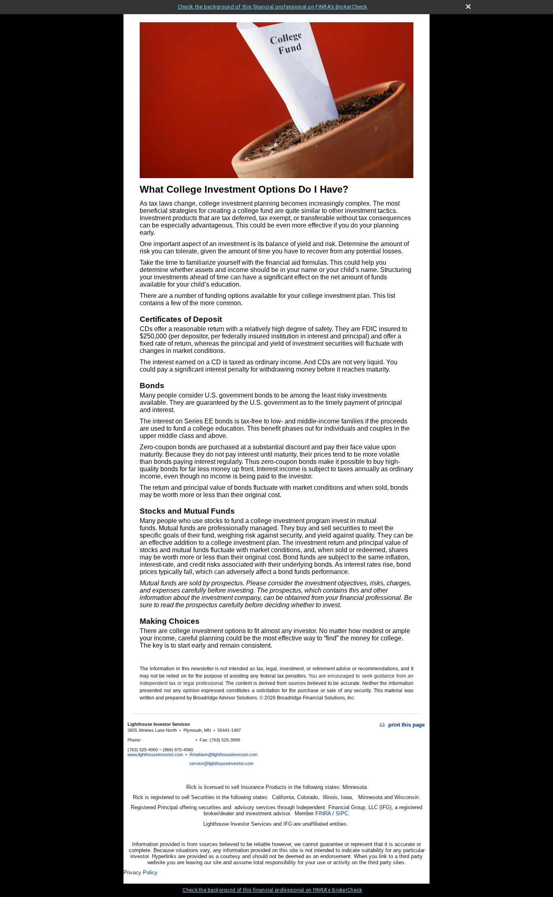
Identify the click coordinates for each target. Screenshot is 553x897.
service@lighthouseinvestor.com (221, 763)
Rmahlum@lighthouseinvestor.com (223, 754)
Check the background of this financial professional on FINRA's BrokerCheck (272, 7)
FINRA (323, 813)
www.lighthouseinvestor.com (155, 754)
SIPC (342, 813)
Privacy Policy (140, 872)
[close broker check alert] (468, 6)
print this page (406, 725)
